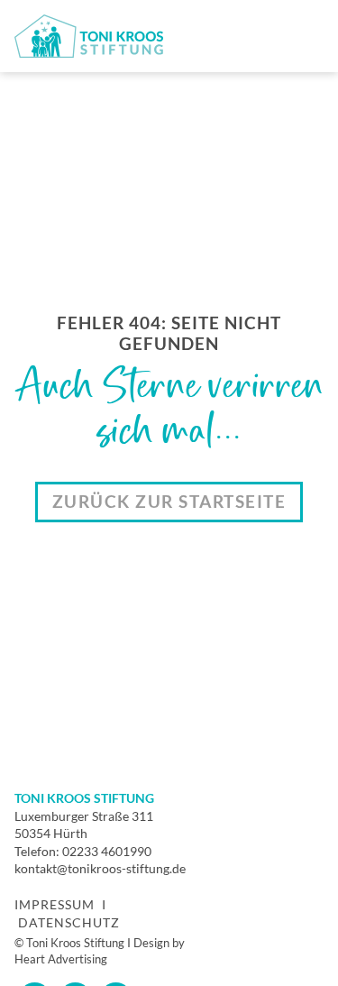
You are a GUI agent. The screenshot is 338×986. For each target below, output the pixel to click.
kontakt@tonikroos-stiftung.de (100, 868)
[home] (88, 36)
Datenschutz (69, 922)
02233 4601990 (106, 851)
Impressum (54, 904)
